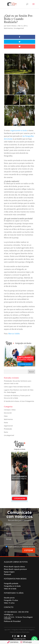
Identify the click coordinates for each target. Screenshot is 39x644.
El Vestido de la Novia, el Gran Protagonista (19, 401)
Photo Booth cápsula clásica (14, 567)
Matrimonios (8, 28)
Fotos (6, 416)
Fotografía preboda (11, 583)
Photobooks (8, 429)
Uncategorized (19, 28)
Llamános (13, 642)
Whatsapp (27, 642)
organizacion (8, 426)
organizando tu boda (18, 130)
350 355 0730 (23, 612)
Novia (6, 423)
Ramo (6, 432)
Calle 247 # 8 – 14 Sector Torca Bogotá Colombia (18, 618)
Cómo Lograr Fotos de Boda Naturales (17, 387)
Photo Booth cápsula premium (15, 569)
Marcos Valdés (14, 333)
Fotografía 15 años (11, 600)
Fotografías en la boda (12, 586)
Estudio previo (9, 598)
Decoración (8, 413)
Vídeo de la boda (10, 589)
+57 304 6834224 (10, 612)
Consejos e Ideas (10, 410)
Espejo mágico (9, 572)
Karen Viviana (11, 26)
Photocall (7, 574)
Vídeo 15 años (9, 603)
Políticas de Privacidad (12, 621)
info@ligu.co (8, 614)
